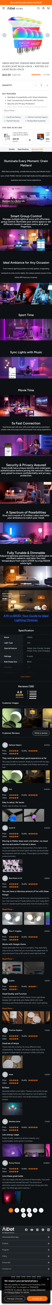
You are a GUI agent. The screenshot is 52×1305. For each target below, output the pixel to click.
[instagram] (37, 1229)
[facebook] (26, 1229)
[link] (43, 8)
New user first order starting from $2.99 (26, 2)
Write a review (41, 733)
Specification (23, 149)
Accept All (37, 1298)
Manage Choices (15, 1298)
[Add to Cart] (29, 140)
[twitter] (43, 1229)
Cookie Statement (37, 1289)
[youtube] (32, 1229)
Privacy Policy (14, 1292)
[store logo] (15, 8)
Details (12, 149)
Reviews (37, 149)
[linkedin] (48, 1229)
